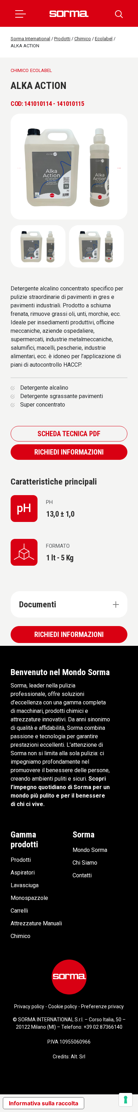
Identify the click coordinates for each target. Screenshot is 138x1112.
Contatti (82, 875)
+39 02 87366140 (103, 1027)
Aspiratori (23, 872)
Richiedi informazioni (69, 452)
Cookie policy (62, 1006)
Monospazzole (29, 898)
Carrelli (19, 910)
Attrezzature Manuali (36, 923)
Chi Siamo (85, 862)
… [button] (119, 166)
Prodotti (21, 859)
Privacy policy (29, 1006)
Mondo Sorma (90, 850)
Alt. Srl (78, 1056)
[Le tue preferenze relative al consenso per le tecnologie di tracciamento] (125, 1099)
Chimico (20, 936)
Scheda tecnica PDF (69, 433)
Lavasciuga (25, 885)
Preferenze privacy (102, 1006)
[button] (20, 13)
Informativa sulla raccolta (43, 1103)
